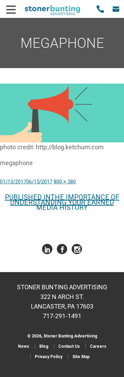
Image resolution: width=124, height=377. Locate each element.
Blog (43, 346)
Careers (98, 346)
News (23, 346)
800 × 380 (65, 182)
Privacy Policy (48, 356)
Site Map (81, 356)
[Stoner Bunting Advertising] (57, 10)
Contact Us (69, 346)
